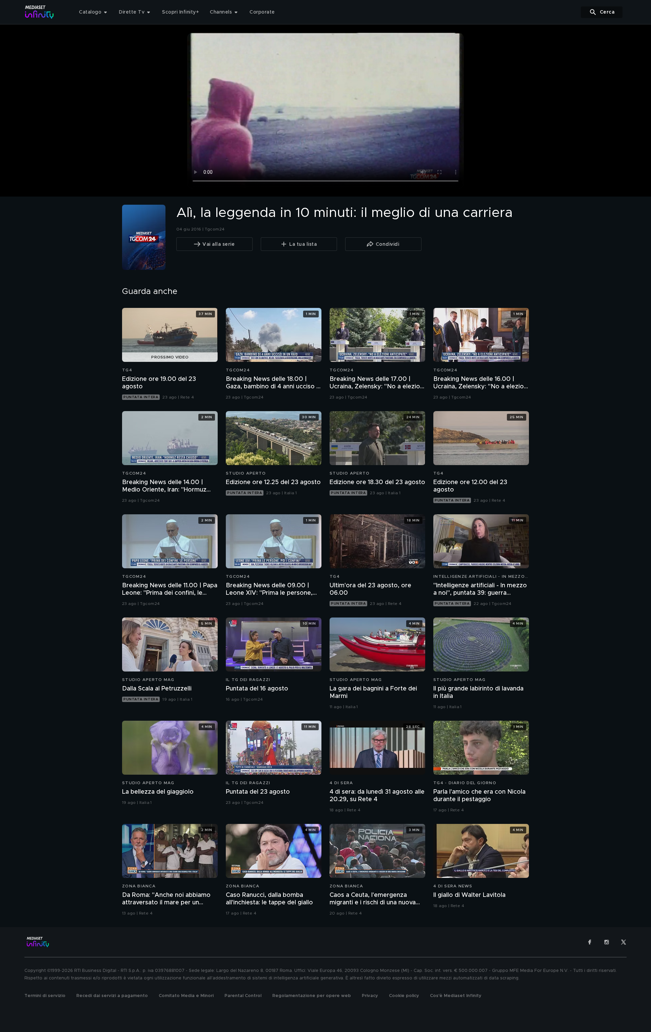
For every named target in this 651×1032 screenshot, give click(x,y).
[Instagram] (607, 942)
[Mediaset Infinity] (39, 12)
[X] (623, 942)
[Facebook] (590, 942)
